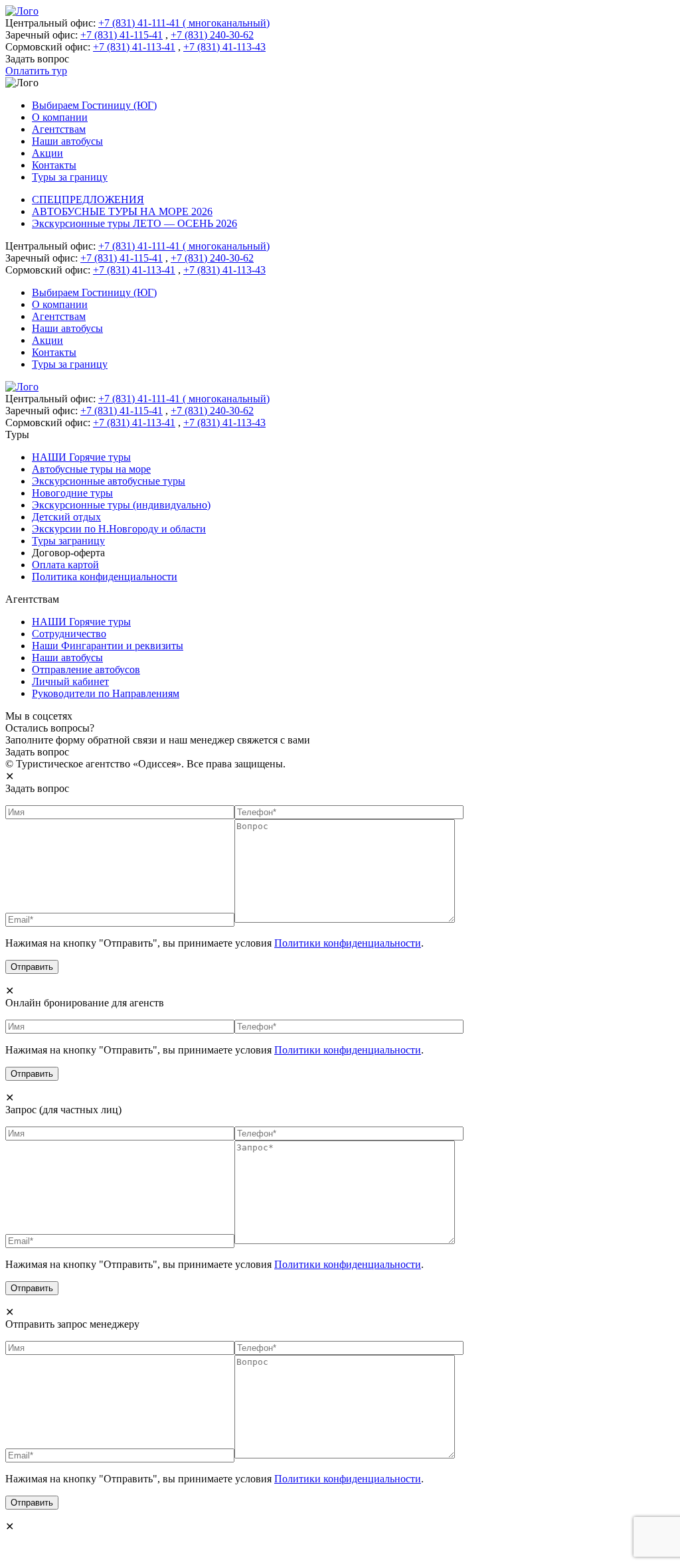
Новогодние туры (72, 493)
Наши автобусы (67, 141)
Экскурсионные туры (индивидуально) (121, 504)
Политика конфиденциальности (104, 576)
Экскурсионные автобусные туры (108, 481)
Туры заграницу (68, 540)
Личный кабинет (70, 681)
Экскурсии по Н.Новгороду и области (119, 528)
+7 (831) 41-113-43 (224, 46)
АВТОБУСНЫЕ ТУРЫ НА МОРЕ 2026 (122, 211)
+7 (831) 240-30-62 (212, 34)
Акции (47, 153)
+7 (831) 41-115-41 (121, 34)
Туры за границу (70, 177)
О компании (60, 117)
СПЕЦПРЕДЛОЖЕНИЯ (88, 199)
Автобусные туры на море (91, 469)
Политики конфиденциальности (347, 943)
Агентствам (59, 129)
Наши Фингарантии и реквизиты (107, 645)
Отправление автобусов (86, 669)
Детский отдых (66, 516)
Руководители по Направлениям (105, 693)
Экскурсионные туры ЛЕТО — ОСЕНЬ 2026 (134, 223)
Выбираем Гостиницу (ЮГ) (94, 105)
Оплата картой (65, 564)
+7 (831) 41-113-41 (134, 46)
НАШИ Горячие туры (81, 457)
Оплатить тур (36, 70)
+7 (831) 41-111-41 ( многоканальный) (184, 23)
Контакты (54, 165)
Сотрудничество (69, 633)
